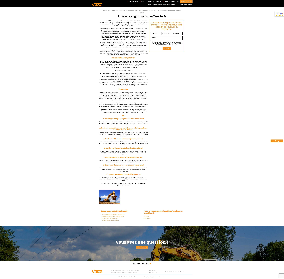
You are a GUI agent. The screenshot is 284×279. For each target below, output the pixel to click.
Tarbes (147, 216)
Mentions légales (123, 277)
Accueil (149, 4)
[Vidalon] (97, 4)
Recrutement (183, 4)
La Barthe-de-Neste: (151, 1)
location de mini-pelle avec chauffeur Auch (113, 214)
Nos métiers (166, 4)
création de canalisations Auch (110, 220)
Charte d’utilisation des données (137, 277)
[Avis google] (279, 14)
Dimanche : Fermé (133, 1)
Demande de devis (186, 1)
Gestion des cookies (159, 277)
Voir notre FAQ (142, 247)
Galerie (173, 4)
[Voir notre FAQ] (142, 243)
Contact (190, 4)
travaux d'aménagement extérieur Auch (113, 216)
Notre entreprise (157, 4)
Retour (142, 13)
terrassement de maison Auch (110, 218)
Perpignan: (172, 1)
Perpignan (147, 218)
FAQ (177, 4)
